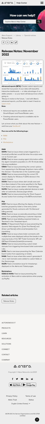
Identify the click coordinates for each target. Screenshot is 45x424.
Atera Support (7, 35)
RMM (5, 136)
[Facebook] (3, 42)
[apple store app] (15, 385)
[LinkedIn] (11, 42)
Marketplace (8, 142)
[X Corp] (7, 42)
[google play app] (29, 385)
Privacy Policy (11, 396)
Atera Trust (12, 400)
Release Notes (7, 38)
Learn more (6, 104)
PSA (4, 139)
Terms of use (30, 396)
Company (6, 360)
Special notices (30, 35)
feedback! (17, 126)
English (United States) (20, 404)
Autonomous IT (9, 323)
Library (18, 35)
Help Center (22, 3)
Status (31, 400)
